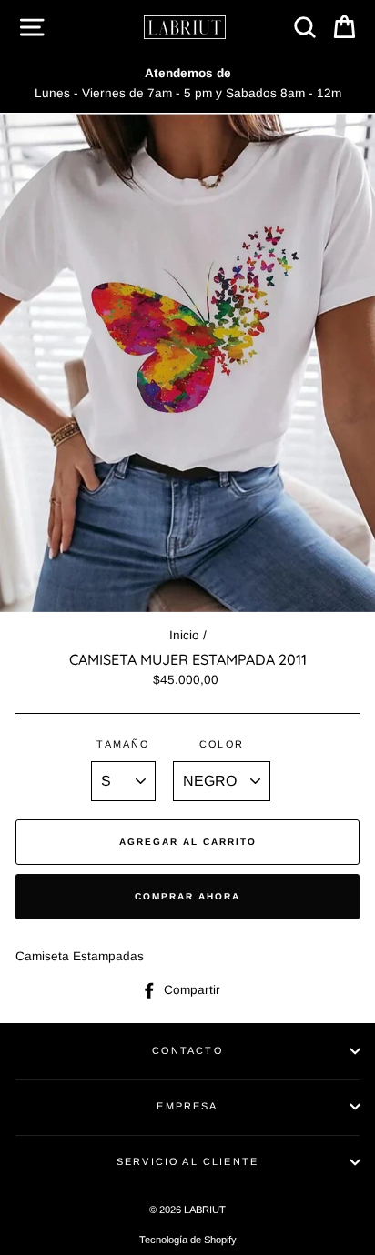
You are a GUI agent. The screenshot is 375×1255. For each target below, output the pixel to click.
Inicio (184, 635)
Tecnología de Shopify (188, 1239)
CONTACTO (187, 1050)
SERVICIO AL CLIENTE (187, 1161)
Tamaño (122, 743)
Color (221, 743)
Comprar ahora (187, 896)
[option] (187, 84)
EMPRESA (187, 1105)
